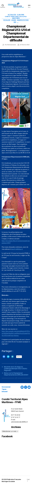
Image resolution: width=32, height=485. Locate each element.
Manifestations (23, 20)
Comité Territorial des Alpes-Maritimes (16, 17)
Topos (4, 389)
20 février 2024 (24, 44)
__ (17, 22)
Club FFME (20, 14)
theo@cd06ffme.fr (17, 249)
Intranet (4, 391)
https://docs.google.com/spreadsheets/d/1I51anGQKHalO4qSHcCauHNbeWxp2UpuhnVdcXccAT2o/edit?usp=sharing (16, 333)
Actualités (12, 14)
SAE (15, 22)
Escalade (6, 20)
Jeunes (13, 20)
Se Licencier (6, 387)
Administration (11, 44)
